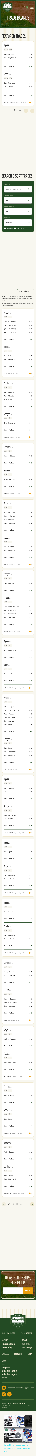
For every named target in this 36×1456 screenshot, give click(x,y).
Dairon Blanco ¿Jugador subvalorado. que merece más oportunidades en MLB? (18, 1430)
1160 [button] (26, 1204)
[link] (6, 1429)
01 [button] (9, 1204)
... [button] (21, 1204)
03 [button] (17, 1204)
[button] (4, 1204)
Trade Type (8, 195)
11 (7, 49)
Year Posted (9, 207)
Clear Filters (24, 291)
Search (7, 184)
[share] (29, 1429)
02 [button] (13, 1204)
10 (7, 78)
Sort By (7, 218)
